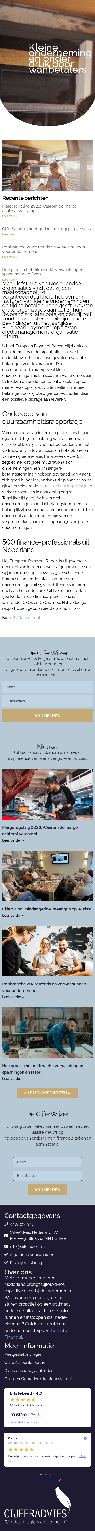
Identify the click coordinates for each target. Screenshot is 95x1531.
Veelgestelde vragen (23, 1354)
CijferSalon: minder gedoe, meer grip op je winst (47, 228)
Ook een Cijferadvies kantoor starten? (38, 1378)
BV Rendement (26, 617)
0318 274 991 (21, 1224)
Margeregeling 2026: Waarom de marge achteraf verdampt (39, 208)
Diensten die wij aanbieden (29, 1370)
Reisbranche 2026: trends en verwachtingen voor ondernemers (43, 249)
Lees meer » (9, 216)
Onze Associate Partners (26, 1362)
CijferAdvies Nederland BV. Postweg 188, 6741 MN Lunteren (39, 1235)
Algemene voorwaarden (32, 1254)
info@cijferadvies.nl (27, 1246)
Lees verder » (13, 840)
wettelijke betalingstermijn (63, 486)
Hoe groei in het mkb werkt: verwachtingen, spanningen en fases (43, 271)
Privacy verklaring (26, 1262)
